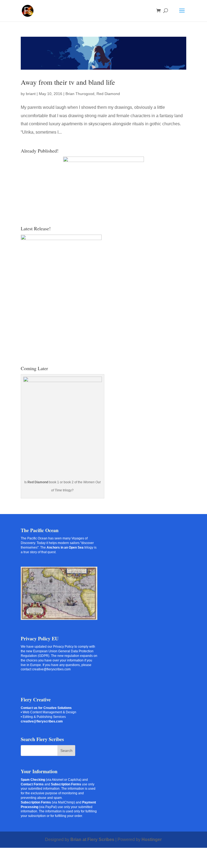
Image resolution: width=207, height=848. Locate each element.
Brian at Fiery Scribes (92, 839)
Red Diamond (108, 94)
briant (31, 94)
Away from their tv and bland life (68, 82)
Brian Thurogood (79, 94)
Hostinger (152, 839)
